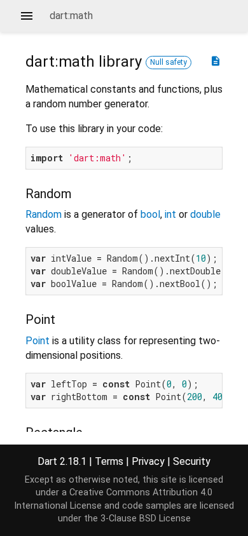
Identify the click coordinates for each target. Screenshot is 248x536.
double (205, 214)
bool (150, 214)
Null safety (168, 62)
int (170, 214)
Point (37, 341)
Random (43, 214)
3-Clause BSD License (145, 518)
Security (191, 461)
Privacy (148, 461)
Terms (109, 461)
